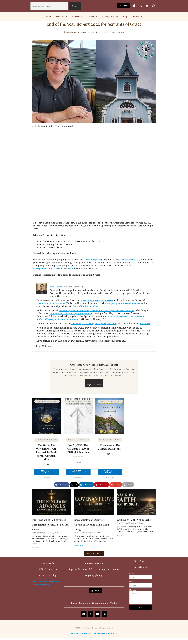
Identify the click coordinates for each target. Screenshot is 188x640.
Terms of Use (112, 633)
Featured (121, 32)
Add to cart (47, 471)
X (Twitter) (88, 323)
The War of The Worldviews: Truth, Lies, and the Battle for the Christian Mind (46, 452)
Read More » (36, 548)
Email (131, 582)
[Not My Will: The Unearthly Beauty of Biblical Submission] (78, 416)
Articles (91, 16)
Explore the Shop (94, 384)
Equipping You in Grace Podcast (123, 303)
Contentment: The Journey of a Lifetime (70, 313)
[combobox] (49, 6)
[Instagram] (43, 346)
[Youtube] (49, 346)
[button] (62, 484)
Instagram (100, 323)
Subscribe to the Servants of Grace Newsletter (46, 583)
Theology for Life (110, 16)
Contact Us (137, 16)
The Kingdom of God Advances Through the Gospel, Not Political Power (50, 524)
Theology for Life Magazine (50, 303)
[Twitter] (40, 346)
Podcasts (76, 16)
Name (131, 573)
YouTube (111, 323)
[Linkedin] (46, 346)
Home (48, 16)
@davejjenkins (40, 268)
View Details (46, 477)
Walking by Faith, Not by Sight (134, 519)
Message (132, 590)
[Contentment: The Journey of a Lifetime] (109, 416)
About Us (60, 16)
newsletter (145, 323)
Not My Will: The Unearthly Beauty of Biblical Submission (78, 448)
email (70, 268)
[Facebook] (36, 346)
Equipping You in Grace (107, 32)
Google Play (96, 259)
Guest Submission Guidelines (81, 633)
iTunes (86, 259)
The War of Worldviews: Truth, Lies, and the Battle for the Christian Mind (96, 310)
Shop (125, 16)
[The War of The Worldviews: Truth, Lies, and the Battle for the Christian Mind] (46, 416)
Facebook (55, 268)
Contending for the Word (85, 306)
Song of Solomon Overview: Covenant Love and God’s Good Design (91, 524)
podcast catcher (128, 259)
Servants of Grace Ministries (98, 300)
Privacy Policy (99, 633)
